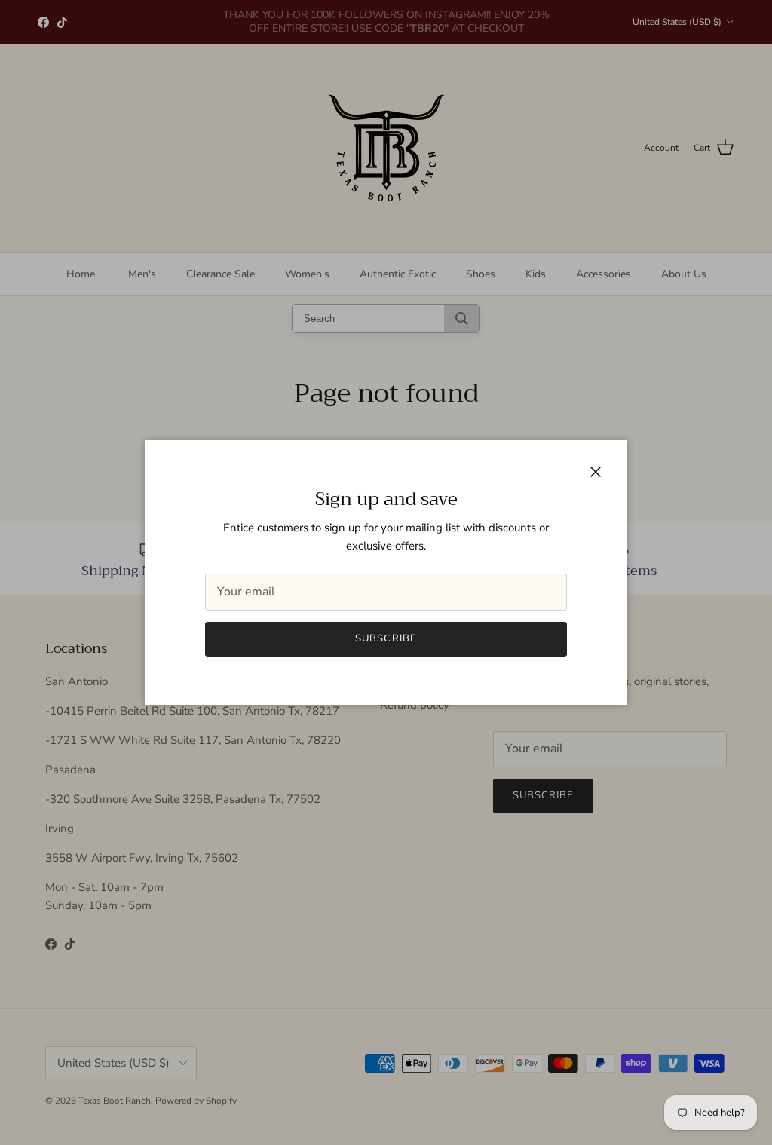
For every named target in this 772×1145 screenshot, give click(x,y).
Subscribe (385, 638)
